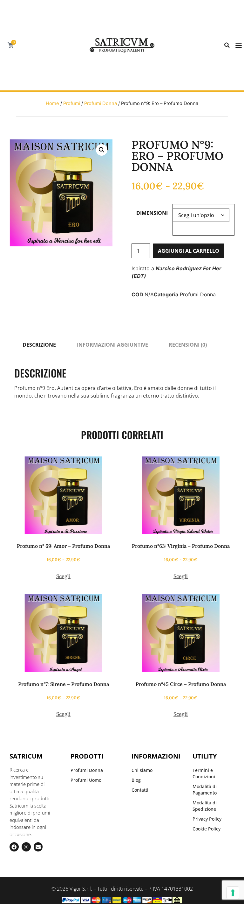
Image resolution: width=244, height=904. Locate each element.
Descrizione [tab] (39, 344)
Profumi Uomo (86, 780)
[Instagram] (26, 846)
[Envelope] (38, 846)
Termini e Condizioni (204, 773)
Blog (136, 780)
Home (52, 103)
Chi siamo (142, 770)
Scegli (63, 576)
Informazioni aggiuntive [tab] (112, 344)
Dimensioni (152, 212)
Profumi (71, 103)
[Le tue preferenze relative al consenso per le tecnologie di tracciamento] (233, 893)
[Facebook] (14, 846)
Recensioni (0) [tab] (188, 344)
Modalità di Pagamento (205, 789)
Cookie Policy (206, 829)
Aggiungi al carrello (188, 250)
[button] (227, 45)
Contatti (140, 790)
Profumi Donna (100, 103)
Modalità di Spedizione (205, 806)
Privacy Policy (207, 819)
